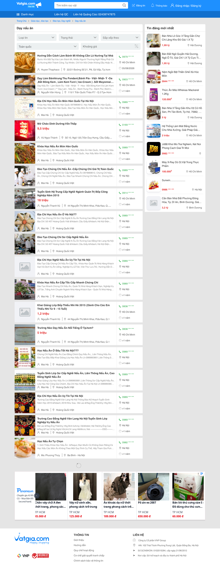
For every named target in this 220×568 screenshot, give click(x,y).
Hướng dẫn (80, 545)
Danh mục (27, 14)
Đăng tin (140, 5)
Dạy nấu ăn (80, 20)
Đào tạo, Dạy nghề (61, 20)
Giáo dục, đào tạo (39, 20)
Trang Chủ (21, 20)
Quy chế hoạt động (84, 550)
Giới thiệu (79, 540)
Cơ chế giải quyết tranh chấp (89, 555)
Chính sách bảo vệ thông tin (88, 560)
